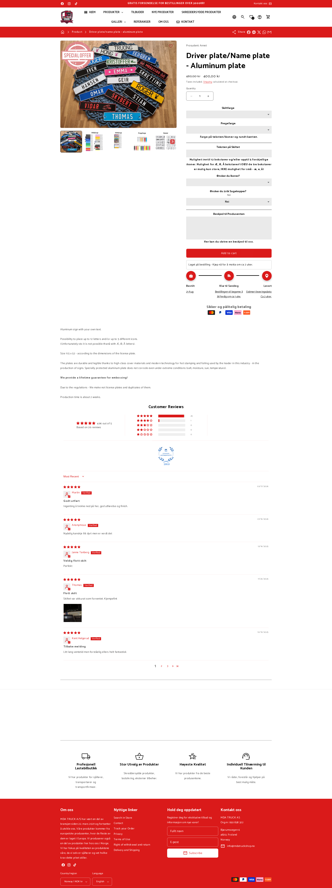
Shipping (207, 82)
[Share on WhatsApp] (264, 32)
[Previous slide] (64, 141)
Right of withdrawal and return (132, 845)
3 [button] (167, 666)
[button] (243, 17)
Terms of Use (122, 839)
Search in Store (123, 818)
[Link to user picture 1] (72, 613)
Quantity (191, 89)
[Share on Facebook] (249, 32)
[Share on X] (259, 32)
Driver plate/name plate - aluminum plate (116, 32)
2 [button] (161, 666)
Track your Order (124, 828)
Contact (118, 823)
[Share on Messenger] (254, 32)
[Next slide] (172, 141)
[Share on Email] (269, 32)
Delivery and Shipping (127, 850)
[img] (72, 487)
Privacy (118, 834)
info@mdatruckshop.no (241, 846)
